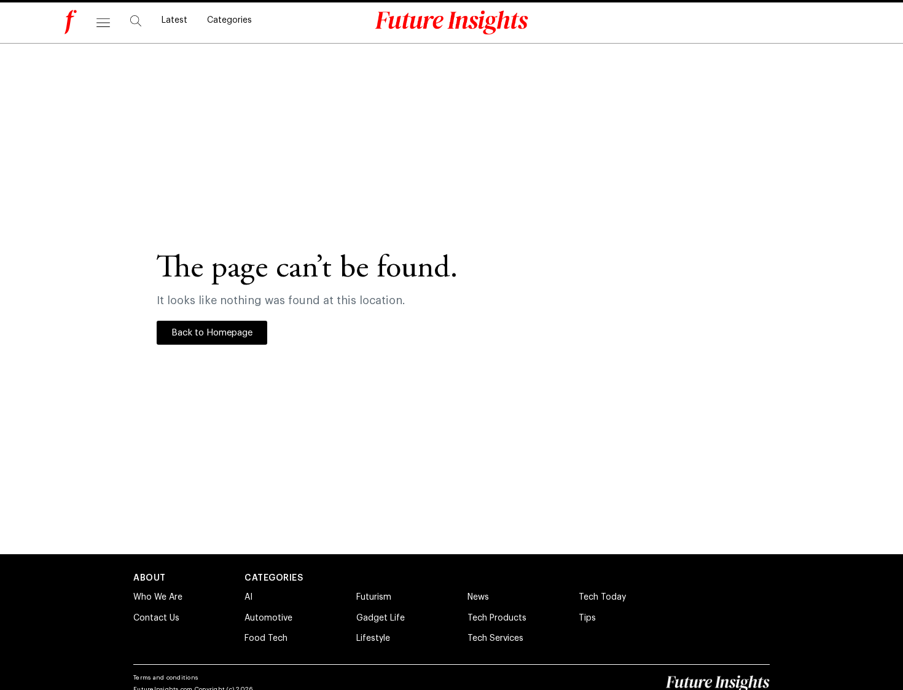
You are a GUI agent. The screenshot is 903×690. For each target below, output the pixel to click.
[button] (136, 21)
